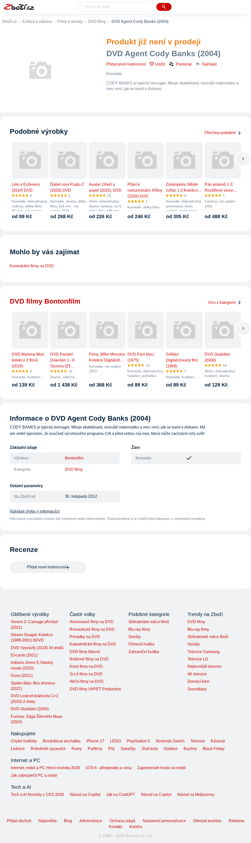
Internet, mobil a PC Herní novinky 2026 (45, 768)
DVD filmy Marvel (85, 652)
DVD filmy (97, 21)
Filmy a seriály (70, 21)
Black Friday (214, 749)
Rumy (77, 749)
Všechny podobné (220, 133)
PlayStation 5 (138, 741)
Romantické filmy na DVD (92, 629)
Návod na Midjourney (195, 794)
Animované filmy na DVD (91, 622)
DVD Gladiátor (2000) (30, 709)
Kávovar (218, 741)
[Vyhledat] (164, 7)
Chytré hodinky (24, 741)
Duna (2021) (22, 675)
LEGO (115, 741)
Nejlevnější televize (205, 666)
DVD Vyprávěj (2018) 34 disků (37, 648)
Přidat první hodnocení (126, 64)
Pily (111, 749)
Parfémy (95, 749)
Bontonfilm (74, 458)
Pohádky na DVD (85, 637)
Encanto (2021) (24, 655)
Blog (68, 821)
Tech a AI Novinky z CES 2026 (37, 794)
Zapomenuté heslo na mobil (161, 768)
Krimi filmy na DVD (86, 666)
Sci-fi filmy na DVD (86, 674)
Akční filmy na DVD (86, 681)
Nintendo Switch (170, 741)
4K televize (197, 674)
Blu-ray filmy (139, 629)
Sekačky (128, 749)
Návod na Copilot (85, 794)
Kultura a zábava (37, 21)
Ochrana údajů (122, 821)
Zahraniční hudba (143, 652)
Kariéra (135, 827)
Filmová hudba (141, 644)
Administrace (90, 821)
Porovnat (183, 64)
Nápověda (47, 821)
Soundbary (197, 689)
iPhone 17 (95, 741)
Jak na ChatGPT (120, 794)
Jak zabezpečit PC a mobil (34, 775)
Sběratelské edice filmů (148, 622)
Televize (197, 741)
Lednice (18, 749)
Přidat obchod (19, 821)
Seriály (134, 637)
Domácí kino (198, 681)
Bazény (190, 749)
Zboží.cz (9, 21)
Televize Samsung (204, 652)
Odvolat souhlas (207, 821)
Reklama (236, 821)
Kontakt (115, 827)
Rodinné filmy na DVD (89, 659)
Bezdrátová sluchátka (61, 741)
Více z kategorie (222, 302)
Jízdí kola (149, 749)
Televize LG (198, 659)
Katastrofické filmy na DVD (93, 644)
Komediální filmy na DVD (32, 266)
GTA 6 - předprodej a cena (108, 768)
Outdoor (171, 749)
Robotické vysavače (48, 749)
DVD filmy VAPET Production (95, 689)
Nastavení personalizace (164, 821)
